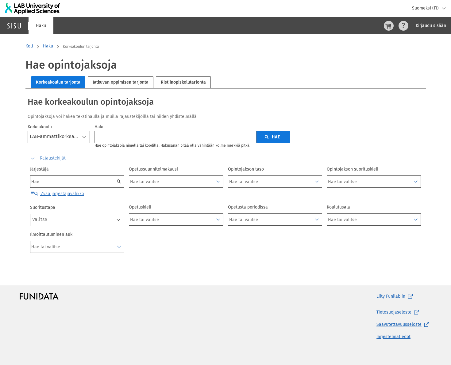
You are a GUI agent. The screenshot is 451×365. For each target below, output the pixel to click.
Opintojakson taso (246, 169)
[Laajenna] (218, 181)
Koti (29, 46)
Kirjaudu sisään (431, 25)
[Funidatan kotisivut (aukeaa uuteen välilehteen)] (39, 296)
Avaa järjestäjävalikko (62, 193)
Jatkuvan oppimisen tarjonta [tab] (120, 82)
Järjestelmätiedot (393, 336)
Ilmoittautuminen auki (52, 234)
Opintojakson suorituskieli (352, 169)
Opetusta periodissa (248, 207)
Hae (276, 137)
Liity (390, 296)
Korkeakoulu (40, 127)
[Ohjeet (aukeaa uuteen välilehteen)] (403, 25)
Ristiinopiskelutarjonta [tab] (183, 82)
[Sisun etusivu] (14, 25)
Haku (41, 25)
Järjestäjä (39, 169)
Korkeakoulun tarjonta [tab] (58, 82)
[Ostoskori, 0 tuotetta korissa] (388, 25)
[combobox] (59, 137)
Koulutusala (338, 207)
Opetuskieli (140, 207)
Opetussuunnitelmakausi (153, 169)
